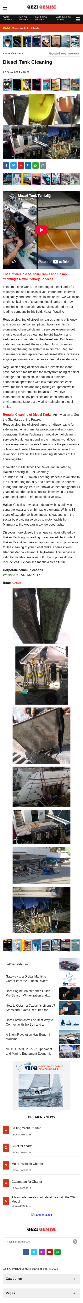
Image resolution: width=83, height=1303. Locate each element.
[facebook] (6, 165)
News (20, 53)
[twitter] (13, 165)
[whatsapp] (57, 1252)
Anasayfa (8, 53)
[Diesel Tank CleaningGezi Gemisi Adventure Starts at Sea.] (41, 7)
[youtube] (50, 1252)
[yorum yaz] (43, 165)
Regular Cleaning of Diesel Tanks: (28, 414)
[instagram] (42, 1252)
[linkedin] (21, 165)
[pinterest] (28, 165)
